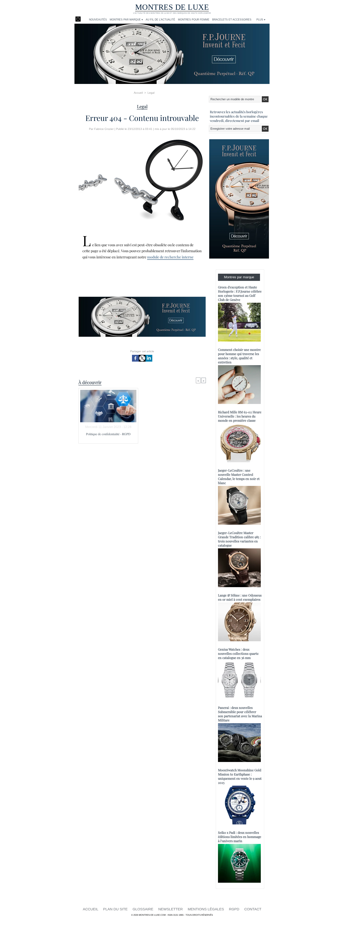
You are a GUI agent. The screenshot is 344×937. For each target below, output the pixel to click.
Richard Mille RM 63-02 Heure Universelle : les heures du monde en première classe (239, 416)
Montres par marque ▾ (126, 19)
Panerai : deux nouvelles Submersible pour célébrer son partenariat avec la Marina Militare (240, 713)
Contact (252, 909)
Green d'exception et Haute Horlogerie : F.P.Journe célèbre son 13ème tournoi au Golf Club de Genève (240, 293)
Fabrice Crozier (104, 128)
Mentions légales (206, 909)
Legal (151, 92)
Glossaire (143, 909)
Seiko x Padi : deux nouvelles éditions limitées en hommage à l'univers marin (239, 836)
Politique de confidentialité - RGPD (108, 434)
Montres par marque (239, 277)
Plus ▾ (260, 19)
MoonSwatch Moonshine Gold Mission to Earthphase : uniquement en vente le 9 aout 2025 (240, 776)
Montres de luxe (172, 7)
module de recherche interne (170, 257)
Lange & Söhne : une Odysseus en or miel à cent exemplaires (240, 597)
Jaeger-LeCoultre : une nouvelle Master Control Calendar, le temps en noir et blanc (239, 476)
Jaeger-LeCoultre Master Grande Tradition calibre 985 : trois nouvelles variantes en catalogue (239, 539)
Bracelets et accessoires (231, 19)
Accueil (138, 92)
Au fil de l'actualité (160, 19)
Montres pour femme (193, 19)
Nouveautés (98, 19)
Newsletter (171, 909)
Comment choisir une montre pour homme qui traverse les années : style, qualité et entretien (239, 355)
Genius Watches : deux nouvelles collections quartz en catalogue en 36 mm (238, 653)
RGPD (234, 909)
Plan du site (116, 909)
